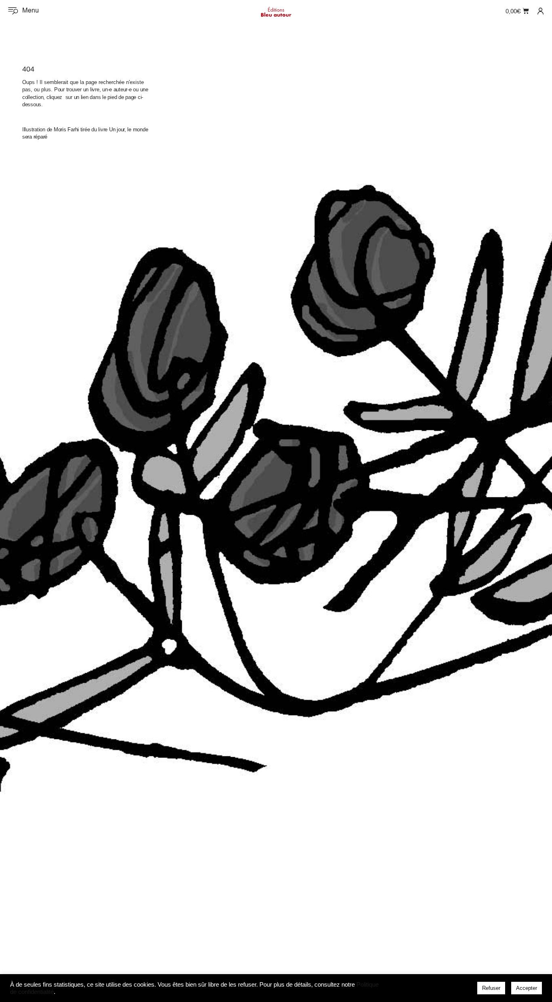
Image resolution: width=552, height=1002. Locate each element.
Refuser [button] (491, 988)
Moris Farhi (66, 129)
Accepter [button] (526, 988)
